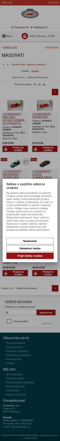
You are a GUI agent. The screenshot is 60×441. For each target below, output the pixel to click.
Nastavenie (30, 241)
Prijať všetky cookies (30, 256)
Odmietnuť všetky (30, 248)
